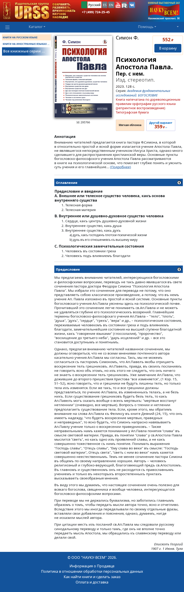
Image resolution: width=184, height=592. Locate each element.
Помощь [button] (145, 26)
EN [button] (111, 5)
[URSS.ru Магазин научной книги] (39, 11)
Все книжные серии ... (24, 51)
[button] (118, 5)
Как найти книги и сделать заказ (92, 576)
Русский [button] (94, 5)
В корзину (168, 48)
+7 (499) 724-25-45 (96, 12)
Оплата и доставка (92, 582)
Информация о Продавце (92, 566)
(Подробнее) (120, 167)
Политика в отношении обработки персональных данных (92, 571)
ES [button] (105, 5)
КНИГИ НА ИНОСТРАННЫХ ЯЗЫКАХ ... (26, 44)
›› (160, 125)
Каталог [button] (36, 26)
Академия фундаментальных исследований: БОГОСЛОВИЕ (143, 93)
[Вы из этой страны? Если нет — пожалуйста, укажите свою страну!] (84, 4)
